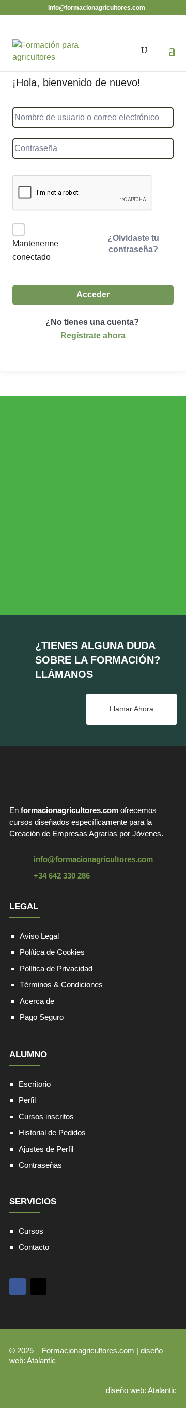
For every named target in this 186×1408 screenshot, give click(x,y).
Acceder (93, 294)
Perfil (27, 1100)
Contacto (34, 1247)
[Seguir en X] (38, 1286)
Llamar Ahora (131, 709)
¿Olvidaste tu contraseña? (133, 244)
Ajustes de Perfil (46, 1149)
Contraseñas (40, 1165)
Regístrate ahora (93, 335)
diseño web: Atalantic (141, 1390)
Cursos (31, 1231)
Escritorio (35, 1084)
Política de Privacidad (56, 968)
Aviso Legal (39, 936)
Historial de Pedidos (52, 1132)
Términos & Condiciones (61, 984)
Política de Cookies (52, 952)
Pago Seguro (42, 1017)
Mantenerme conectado (35, 250)
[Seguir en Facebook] (17, 1286)
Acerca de (37, 1001)
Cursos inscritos (46, 1116)
